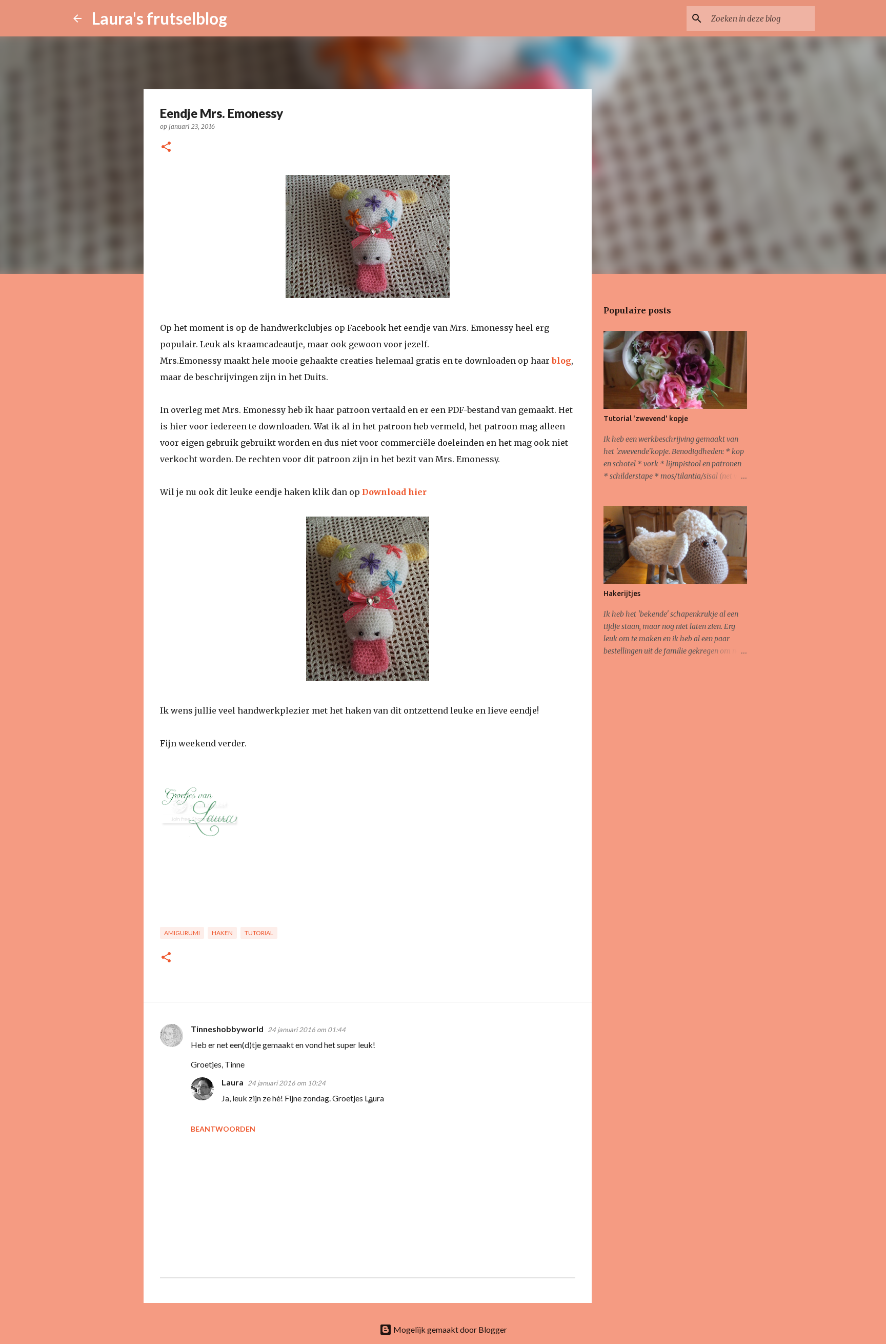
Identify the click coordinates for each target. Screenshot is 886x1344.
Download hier (394, 492)
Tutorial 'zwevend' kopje (645, 418)
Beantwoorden (223, 1128)
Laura (233, 1082)
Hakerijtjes (621, 593)
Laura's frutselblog (159, 18)
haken (222, 933)
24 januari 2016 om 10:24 (287, 1083)
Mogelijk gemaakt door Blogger (449, 1329)
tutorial (259, 933)
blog (561, 360)
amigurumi (182, 933)
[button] (166, 147)
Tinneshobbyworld (227, 1029)
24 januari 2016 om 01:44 (307, 1029)
